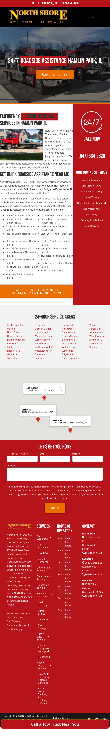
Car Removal (43, 546)
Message (11, 465)
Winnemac (67, 350)
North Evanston (15, 332)
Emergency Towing (92, 185)
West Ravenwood (98, 335)
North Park (67, 328)
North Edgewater (43, 346)
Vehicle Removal (43, 560)
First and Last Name (17, 454)
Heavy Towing (92, 197)
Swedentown (96, 332)
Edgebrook (67, 354)
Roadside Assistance (91, 179)
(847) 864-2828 (69, 3)
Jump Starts (41, 612)
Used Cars (44, 553)
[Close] (51, 409)
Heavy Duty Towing (41, 636)
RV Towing (91, 214)
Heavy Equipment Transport (91, 202)
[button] (38, 420)
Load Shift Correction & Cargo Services (44, 678)
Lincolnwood (41, 332)
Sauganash (68, 324)
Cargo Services (91, 225)
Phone (76, 454)
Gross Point (40, 324)
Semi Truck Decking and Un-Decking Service (42, 695)
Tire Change (42, 626)
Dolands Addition (16, 339)
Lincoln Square (70, 335)
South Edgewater (71, 358)
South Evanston (15, 324)
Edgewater (40, 354)
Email (43, 454)
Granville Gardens (44, 328)
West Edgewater (43, 350)
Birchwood (12, 343)
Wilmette (12, 354)
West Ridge (13, 358)
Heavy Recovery (91, 208)
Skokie (10, 346)
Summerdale (68, 332)
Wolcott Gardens (70, 346)
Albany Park (95, 339)
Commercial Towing (91, 191)
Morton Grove (69, 343)
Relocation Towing (43, 586)
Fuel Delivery (42, 603)
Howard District (15, 335)
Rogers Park (13, 350)
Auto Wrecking (42, 537)
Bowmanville (68, 339)
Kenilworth (40, 343)
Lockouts (43, 619)
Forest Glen (95, 328)
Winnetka (94, 324)
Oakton (11, 328)
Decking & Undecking (91, 220)
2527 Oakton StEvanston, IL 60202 (92, 566)
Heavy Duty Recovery (42, 665)
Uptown (39, 358)
